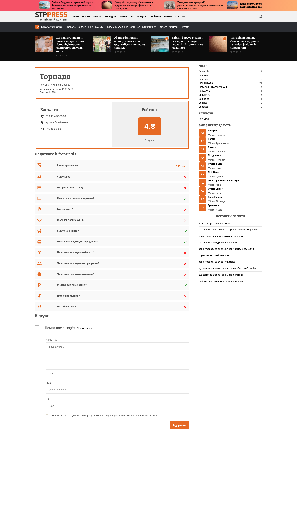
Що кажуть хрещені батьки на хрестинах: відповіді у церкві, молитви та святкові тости (70, 44)
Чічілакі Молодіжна (116, 27)
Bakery (212, 147)
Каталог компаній (52, 27)
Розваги (168, 16)
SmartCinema (215, 197)
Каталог (97, 16)
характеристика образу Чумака (217, 261)
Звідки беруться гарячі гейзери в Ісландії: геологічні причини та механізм (59, 5)
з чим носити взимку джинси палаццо (221, 236)
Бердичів (204, 75)
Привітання (155, 16)
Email (49, 383)
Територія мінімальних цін (223, 180)
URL (48, 399)
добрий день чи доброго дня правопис (221, 281)
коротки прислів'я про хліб (214, 223)
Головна (75, 16)
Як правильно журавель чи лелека (219, 242)
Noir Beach (214, 172)
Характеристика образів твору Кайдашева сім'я (226, 248)
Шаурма (184, 27)
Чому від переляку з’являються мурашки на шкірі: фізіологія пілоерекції (120, 5)
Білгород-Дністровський (213, 87)
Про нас (86, 16)
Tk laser (162, 27)
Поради (123, 16)
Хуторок (212, 130)
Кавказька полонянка (80, 27)
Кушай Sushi (215, 163)
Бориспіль (204, 94)
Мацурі (99, 27)
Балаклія (204, 71)
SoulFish (135, 27)
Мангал (173, 27)
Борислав (204, 91)
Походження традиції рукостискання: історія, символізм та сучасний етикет (187, 5)
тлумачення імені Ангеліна (214, 255)
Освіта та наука (138, 16)
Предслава (214, 155)
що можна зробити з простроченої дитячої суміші (227, 268)
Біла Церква (206, 83)
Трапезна (213, 205)
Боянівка (204, 98)
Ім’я (48, 366)
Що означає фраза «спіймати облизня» (221, 274)
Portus (211, 138)
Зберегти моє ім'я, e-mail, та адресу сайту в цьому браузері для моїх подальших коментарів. (105, 415)
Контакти (180, 16)
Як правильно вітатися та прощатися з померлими (228, 229)
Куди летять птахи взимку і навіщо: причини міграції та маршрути (249, 5)
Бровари (204, 106)
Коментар (51, 339)
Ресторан (204, 118)
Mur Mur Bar (149, 27)
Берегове (204, 79)
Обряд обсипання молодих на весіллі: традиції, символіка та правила (129, 42)
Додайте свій (84, 328)
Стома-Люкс (215, 188)
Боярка (203, 102)
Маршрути (110, 16)
